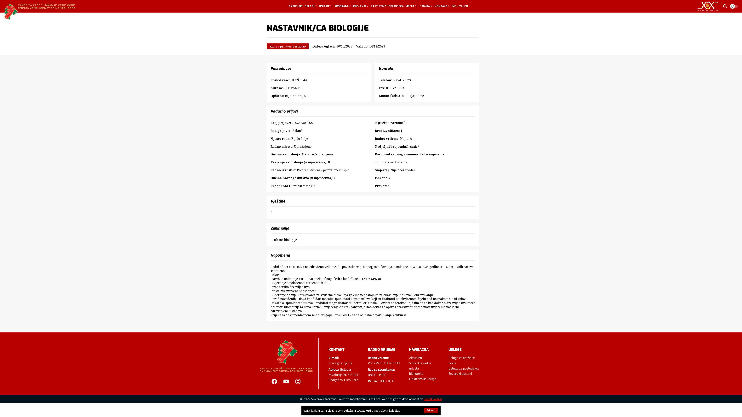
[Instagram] (298, 381)
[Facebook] (274, 381)
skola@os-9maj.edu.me (407, 96)
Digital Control (433, 399)
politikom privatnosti (357, 410)
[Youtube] (286, 381)
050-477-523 (402, 80)
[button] (431, 410)
